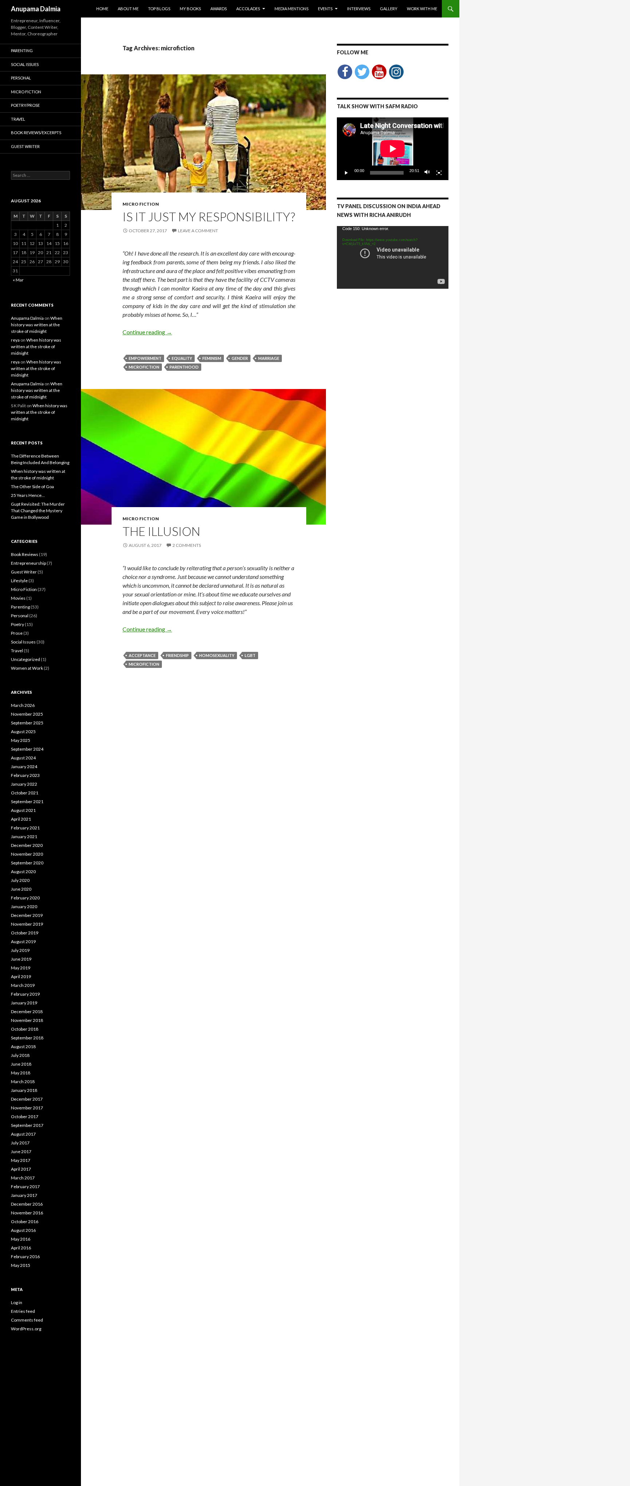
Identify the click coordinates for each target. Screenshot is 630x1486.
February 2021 (25, 827)
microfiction (144, 367)
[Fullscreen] (439, 172)
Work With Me (422, 8)
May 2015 (20, 1265)
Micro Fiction (140, 204)
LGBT (250, 655)
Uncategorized (25, 659)
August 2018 (23, 1046)
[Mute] (427, 172)
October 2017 (24, 1116)
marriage (268, 358)
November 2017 (27, 1107)
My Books (190, 8)
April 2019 (21, 976)
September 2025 (27, 723)
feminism (211, 358)
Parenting (22, 50)
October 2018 (24, 1029)
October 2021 (24, 792)
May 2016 (20, 1239)
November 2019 (27, 924)
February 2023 (25, 775)
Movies (18, 598)
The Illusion (161, 531)
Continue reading (147, 331)
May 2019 (20, 967)
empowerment (145, 358)
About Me (128, 8)
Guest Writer (25, 146)
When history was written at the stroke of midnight (36, 324)
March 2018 (23, 1081)
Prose (17, 633)
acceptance (142, 655)
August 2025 (23, 731)
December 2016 (27, 1204)
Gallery (388, 8)
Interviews (358, 8)
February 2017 (25, 1186)
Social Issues (25, 64)
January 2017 (24, 1195)
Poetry (17, 624)
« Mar (18, 280)
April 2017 (21, 1169)
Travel (18, 119)
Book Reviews (24, 554)
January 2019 (24, 1002)
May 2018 (20, 1072)
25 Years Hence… (28, 495)
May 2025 (20, 740)
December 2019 (27, 915)
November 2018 (27, 1020)
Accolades (248, 8)
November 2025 (27, 714)
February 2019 (25, 994)
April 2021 (21, 819)
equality (182, 358)
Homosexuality (216, 655)
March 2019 (23, 985)
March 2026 (23, 705)
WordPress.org (26, 1328)
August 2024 (23, 757)
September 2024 (27, 749)
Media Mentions (291, 8)
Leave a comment (198, 230)
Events (325, 8)
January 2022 (24, 784)
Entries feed (23, 1311)
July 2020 (20, 880)
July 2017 (20, 1142)
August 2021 (23, 810)
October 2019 (24, 932)
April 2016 (21, 1247)
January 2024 (24, 766)
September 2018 (27, 1037)
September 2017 (27, 1125)
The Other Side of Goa (32, 486)
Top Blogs (159, 8)
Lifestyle (19, 580)
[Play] (346, 172)
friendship (177, 655)
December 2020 (27, 845)
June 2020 (21, 889)
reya (15, 340)
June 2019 (21, 959)
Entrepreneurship (28, 563)
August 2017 (23, 1134)
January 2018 (24, 1090)
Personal (21, 77)
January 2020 (24, 906)
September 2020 (27, 862)
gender (240, 358)
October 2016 (24, 1221)
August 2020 (23, 871)
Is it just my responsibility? (208, 216)
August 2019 (23, 941)
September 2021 (27, 801)
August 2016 (23, 1230)
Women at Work (27, 668)
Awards (218, 8)
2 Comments (186, 545)
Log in (16, 1302)
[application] (392, 148)
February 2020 (25, 897)
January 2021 (24, 836)
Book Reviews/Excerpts (36, 132)
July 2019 (20, 950)
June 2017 (21, 1151)
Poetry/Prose (25, 105)
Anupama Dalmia (36, 9)
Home (102, 8)
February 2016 (25, 1256)
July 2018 (20, 1055)
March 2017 (23, 1177)
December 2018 (27, 1011)
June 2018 (21, 1064)
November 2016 (27, 1212)
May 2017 (20, 1160)
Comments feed (27, 1320)
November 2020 (27, 854)
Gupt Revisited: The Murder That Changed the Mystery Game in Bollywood (38, 510)
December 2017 (27, 1099)
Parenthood (184, 367)
